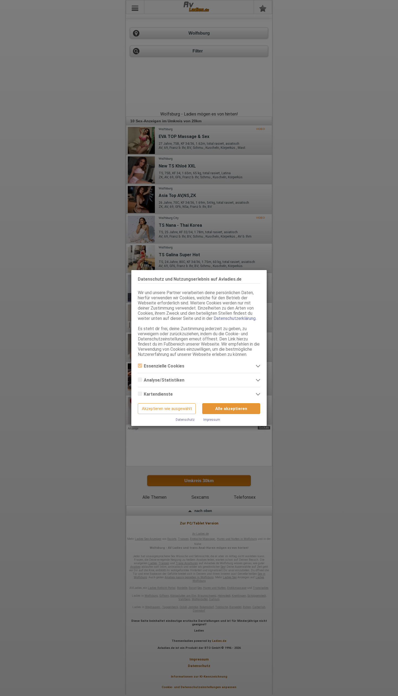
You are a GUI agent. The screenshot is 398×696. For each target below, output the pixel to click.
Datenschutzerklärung (235, 318)
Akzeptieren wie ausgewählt (167, 408)
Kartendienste (158, 394)
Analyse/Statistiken (164, 380)
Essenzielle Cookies (164, 366)
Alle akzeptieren (231, 408)
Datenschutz (185, 420)
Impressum (211, 420)
